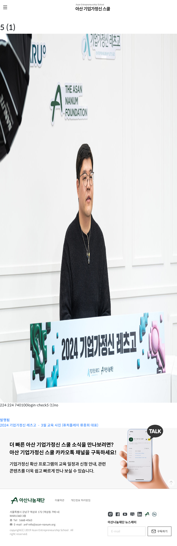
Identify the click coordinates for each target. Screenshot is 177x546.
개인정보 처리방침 (80, 500)
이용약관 (59, 500)
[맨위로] (171, 483)
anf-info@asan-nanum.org (39, 524)
